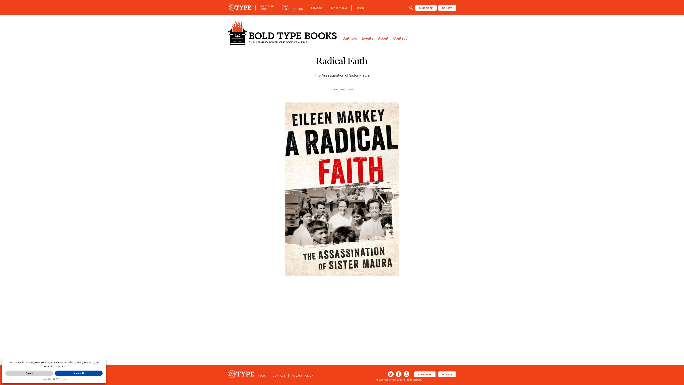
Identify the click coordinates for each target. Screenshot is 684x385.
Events (367, 38)
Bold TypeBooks (267, 7)
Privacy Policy (302, 375)
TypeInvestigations (292, 7)
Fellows (317, 7)
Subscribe (426, 8)
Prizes (360, 7)
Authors (350, 38)
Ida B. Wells (339, 7)
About (383, 38)
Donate (447, 8)
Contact (400, 38)
